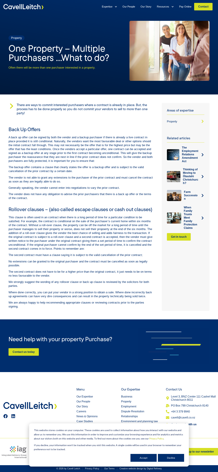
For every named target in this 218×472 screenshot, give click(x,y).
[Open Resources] (173, 6)
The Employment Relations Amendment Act (190, 154)
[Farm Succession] (202, 195)
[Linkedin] (13, 416)
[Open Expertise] (116, 6)
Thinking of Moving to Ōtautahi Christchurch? (190, 176)
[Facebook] (5, 416)
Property (172, 121)
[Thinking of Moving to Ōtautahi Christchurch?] (202, 176)
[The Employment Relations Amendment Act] (202, 155)
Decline (171, 457)
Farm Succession (191, 195)
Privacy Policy (156, 438)
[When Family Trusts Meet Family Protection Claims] (202, 218)
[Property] (202, 121)
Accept (143, 457)
